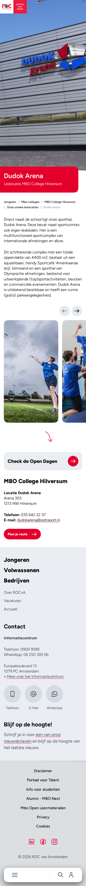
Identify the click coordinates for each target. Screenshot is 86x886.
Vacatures (12, 600)
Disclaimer (43, 771)
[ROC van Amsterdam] (13, 6)
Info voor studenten (43, 789)
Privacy (43, 817)
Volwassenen (21, 570)
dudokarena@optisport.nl (38, 520)
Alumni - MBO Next (43, 798)
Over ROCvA (15, 592)
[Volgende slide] (77, 311)
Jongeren (16, 560)
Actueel (10, 609)
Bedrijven (16, 580)
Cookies (43, 826)
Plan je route (17, 534)
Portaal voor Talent (43, 780)
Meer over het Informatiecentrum (35, 676)
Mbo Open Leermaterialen (43, 808)
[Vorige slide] (64, 311)
